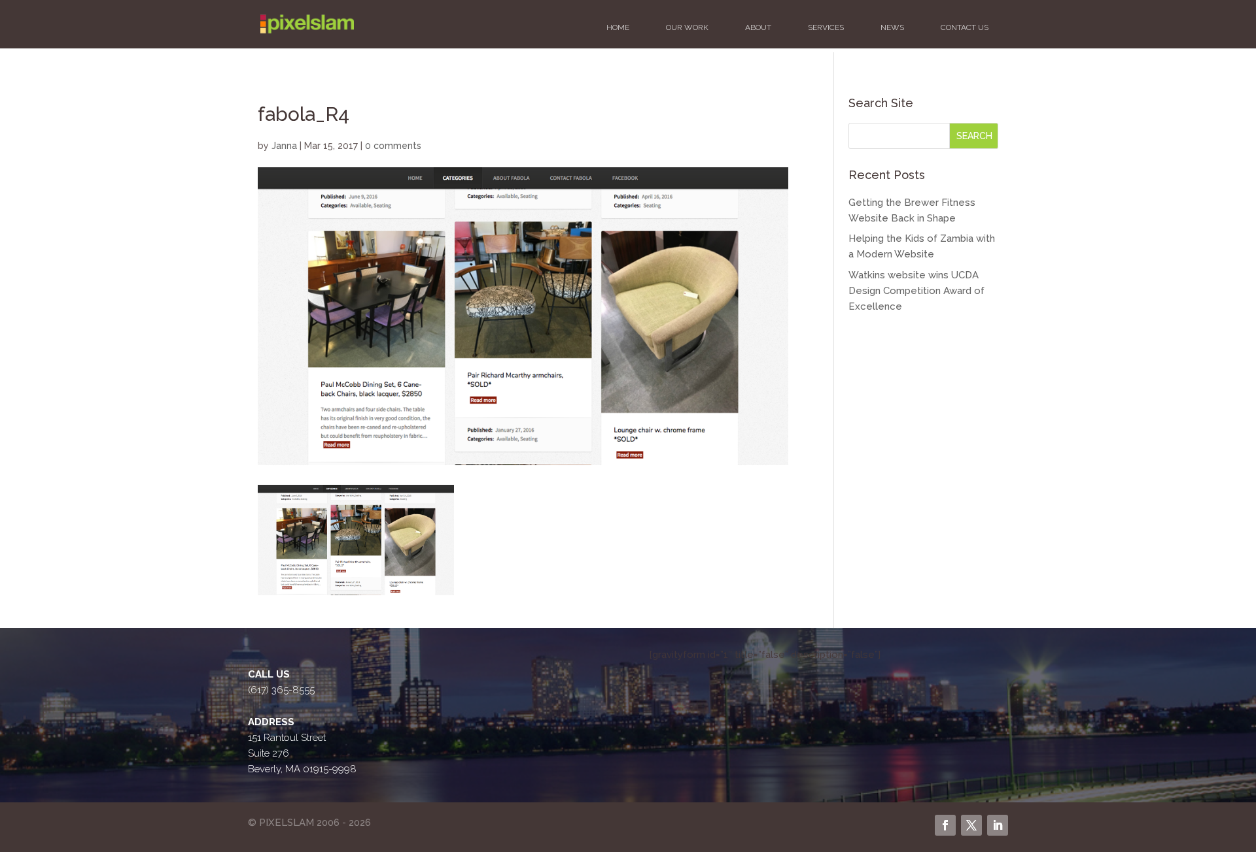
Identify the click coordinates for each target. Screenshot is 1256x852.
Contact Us (964, 27)
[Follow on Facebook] (945, 825)
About (758, 27)
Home (617, 27)
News (892, 27)
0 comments (393, 145)
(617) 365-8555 (281, 690)
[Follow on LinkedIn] (997, 825)
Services (826, 27)
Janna (284, 145)
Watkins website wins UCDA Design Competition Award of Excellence (916, 290)
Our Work (687, 27)
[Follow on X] (971, 825)
